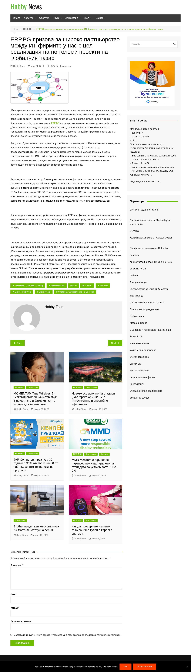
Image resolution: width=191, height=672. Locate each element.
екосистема (44, 292)
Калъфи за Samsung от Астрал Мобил (151, 237)
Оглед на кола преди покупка (146, 391)
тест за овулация (139, 370)
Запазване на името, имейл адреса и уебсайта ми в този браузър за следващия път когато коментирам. (67, 635)
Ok (125, 666)
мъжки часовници (139, 357)
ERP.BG (55, 123)
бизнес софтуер (23, 292)
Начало (16, 18)
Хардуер (28, 18)
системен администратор (144, 209)
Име (13, 594)
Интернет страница (20, 621)
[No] (187, 666)
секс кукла (135, 363)
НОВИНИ (54, 66)
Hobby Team (19, 66)
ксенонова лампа (139, 343)
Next (113, 343)
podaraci (134, 275)
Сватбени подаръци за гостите (147, 302)
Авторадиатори (138, 282)
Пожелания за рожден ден (144, 309)
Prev (19, 343)
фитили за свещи (139, 397)
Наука (56, 18)
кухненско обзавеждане (143, 350)
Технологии (65, 66)
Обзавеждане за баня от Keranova (149, 289)
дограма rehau (138, 268)
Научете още (144, 666)
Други (87, 18)
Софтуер (44, 18)
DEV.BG (134, 231)
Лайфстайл (71, 18)
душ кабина (136, 296)
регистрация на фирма (142, 377)
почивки (134, 255)
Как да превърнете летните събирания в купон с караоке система (92, 530)
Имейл (14, 607)
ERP (74, 285)
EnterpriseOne (57, 285)
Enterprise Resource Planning (29, 285)
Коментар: (16, 565)
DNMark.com (137, 316)
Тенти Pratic (136, 336)
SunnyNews (80, 475)
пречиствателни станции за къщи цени (151, 262)
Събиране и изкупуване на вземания (150, 330)
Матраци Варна (138, 323)
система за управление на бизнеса (76, 292)
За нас (99, 18)
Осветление (91, 387)
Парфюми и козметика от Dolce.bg (149, 248)
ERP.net (104, 285)
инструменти (137, 384)
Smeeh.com (153, 181)
